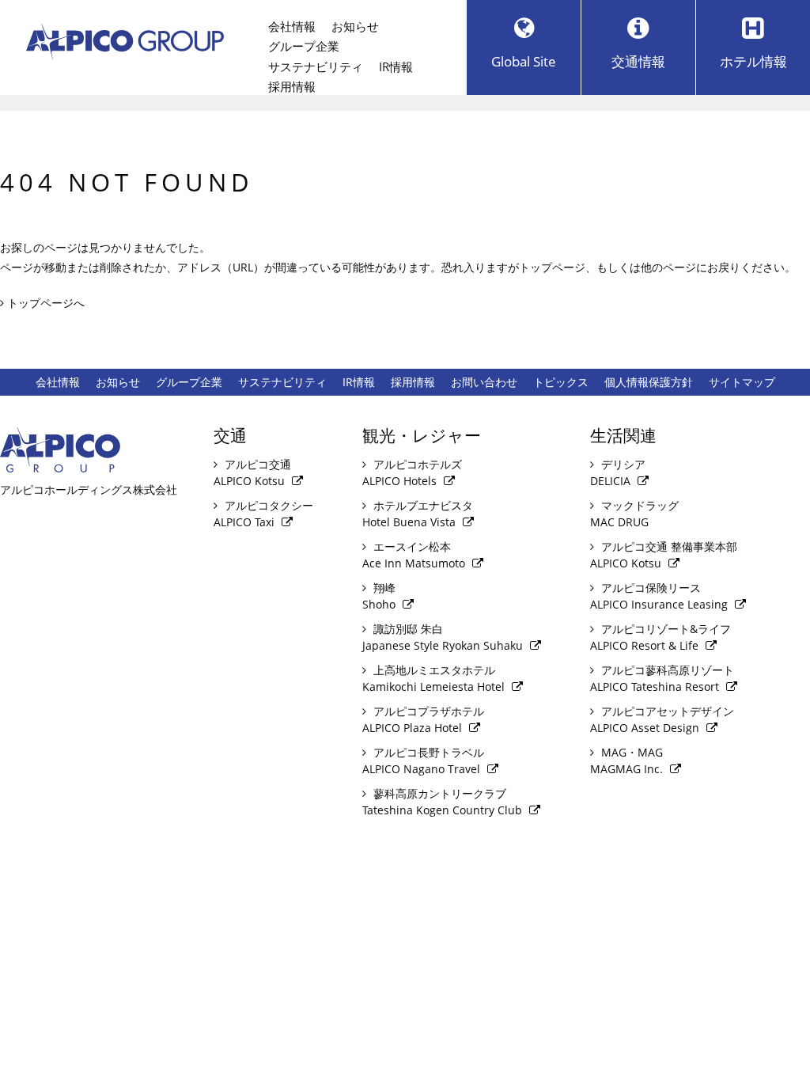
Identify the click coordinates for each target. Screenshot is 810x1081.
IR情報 (396, 67)
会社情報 (292, 26)
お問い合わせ (484, 381)
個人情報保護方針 (648, 381)
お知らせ (355, 26)
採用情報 (292, 86)
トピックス (561, 381)
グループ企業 (303, 46)
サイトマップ (742, 381)
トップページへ (44, 302)
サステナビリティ (315, 67)
